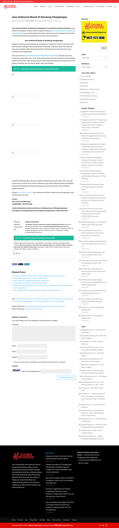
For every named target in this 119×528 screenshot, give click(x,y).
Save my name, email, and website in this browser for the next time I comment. (39, 362)
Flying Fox (84, 86)
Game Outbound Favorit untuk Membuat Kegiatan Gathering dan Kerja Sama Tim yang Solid (92, 233)
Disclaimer (101, 6)
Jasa (49, 6)
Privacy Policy (89, 6)
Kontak (109, 6)
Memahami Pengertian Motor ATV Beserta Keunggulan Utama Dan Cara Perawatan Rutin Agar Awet (93, 136)
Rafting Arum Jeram (87, 79)
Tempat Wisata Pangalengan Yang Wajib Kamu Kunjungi (46, 306)
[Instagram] (16, 254)
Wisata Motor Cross (87, 92)
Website (14, 357)
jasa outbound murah (33, 299)
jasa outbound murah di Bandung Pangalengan (42, 55)
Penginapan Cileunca (88, 99)
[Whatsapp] (19, 254)
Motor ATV (84, 102)
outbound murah (39, 301)
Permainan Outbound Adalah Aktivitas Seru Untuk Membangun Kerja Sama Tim (93, 244)
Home (35, 6)
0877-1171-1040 (8, 1)
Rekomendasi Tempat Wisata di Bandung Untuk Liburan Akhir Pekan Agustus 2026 (93, 271)
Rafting (40, 21)
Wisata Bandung (48, 21)
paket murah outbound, (25, 192)
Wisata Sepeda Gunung (89, 96)
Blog (78, 6)
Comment (15, 324)
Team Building (86, 76)
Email (14, 351)
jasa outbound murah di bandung (52, 299)
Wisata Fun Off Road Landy (90, 89)
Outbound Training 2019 (33, 309)
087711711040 (83, 463)
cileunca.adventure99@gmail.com (90, 460)
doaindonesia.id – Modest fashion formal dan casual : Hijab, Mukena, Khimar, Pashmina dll (92, 413)
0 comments (57, 21)
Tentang (43, 6)
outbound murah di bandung (54, 301)
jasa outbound (21, 299)
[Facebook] (14, 254)
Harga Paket (59, 6)
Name (14, 346)
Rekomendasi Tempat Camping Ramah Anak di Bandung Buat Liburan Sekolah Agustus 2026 (94, 282)
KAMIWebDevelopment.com (63, 525)
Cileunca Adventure (19, 21)
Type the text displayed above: (31, 371)
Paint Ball (84, 83)
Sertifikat (70, 6)
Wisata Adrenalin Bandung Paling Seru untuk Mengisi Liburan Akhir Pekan (92, 187)
